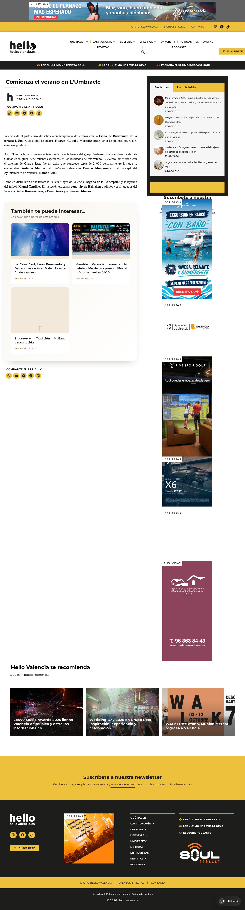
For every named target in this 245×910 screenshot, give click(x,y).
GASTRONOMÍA (102, 41)
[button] (143, 52)
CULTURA (126, 41)
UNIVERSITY (168, 41)
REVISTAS (103, 47)
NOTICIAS (186, 41)
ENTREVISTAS (204, 41)
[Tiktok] (228, 27)
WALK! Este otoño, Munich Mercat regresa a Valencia (197, 726)
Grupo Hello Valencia (144, 27)
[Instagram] (216, 27)
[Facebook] (222, 27)
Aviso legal (98, 894)
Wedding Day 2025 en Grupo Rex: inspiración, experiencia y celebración (120, 724)
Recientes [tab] (161, 87)
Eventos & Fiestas (174, 27)
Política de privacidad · (118, 894)
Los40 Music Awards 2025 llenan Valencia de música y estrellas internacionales (43, 724)
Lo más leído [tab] (186, 87)
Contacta (197, 27)
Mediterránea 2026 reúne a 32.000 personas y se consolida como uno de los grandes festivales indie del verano (193, 102)
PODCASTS (179, 47)
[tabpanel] (187, 134)
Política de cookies (142, 894)
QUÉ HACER (77, 41)
